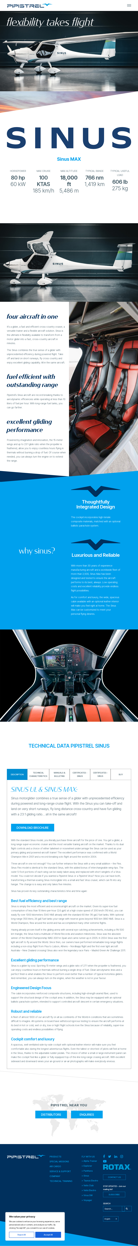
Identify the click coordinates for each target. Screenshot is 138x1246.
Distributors (51, 1114)
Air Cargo (55, 1166)
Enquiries (87, 1114)
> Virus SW (87, 1195)
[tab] (69, 159)
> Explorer (87, 1166)
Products (55, 1156)
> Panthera (87, 1170)
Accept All (48, 1235)
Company (55, 1176)
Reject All (22, 1235)
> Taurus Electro (90, 1180)
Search (127, 1208)
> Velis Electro (89, 1190)
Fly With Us (88, 1156)
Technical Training (61, 1181)
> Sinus (85, 1175)
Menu (129, 5)
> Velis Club (88, 1185)
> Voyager (87, 1200)
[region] (35, 1226)
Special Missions (59, 1161)
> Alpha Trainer (89, 1161)
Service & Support (60, 1171)
